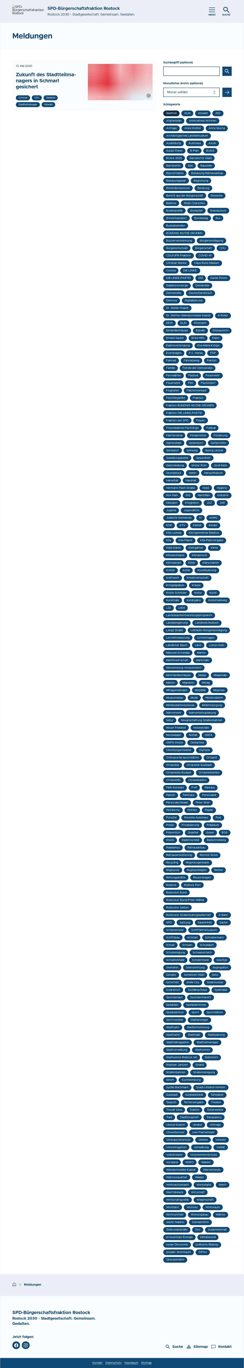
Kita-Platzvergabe (211, 540)
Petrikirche (173, 810)
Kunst (213, 592)
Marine (201, 652)
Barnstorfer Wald (201, 158)
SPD (169, 922)
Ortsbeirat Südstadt (199, 765)
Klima (214, 547)
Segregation (220, 967)
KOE (169, 525)
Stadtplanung (216, 1034)
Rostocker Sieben (177, 907)
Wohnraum (212, 1207)
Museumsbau (174, 697)
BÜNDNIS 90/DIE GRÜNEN (184, 233)
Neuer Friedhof (176, 727)
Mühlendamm (214, 697)
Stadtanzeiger (199, 1019)
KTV (182, 525)
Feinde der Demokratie (198, 368)
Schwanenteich (202, 952)
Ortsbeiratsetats (209, 772)
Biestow (171, 203)
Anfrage (171, 128)
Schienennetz (175, 930)
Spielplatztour (175, 1012)
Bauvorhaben (175, 173)
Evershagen (173, 353)
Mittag (206, 682)
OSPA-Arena (174, 742)
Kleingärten (195, 547)
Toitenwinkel (215, 1109)
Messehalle (220, 675)
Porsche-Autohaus (196, 817)
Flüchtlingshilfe (175, 398)
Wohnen (192, 1207)
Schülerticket (200, 960)
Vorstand (172, 1162)
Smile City (192, 982)
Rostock (171, 885)
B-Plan (194, 150)
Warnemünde (212, 1169)
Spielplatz (172, 1004)
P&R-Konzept (175, 787)
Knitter (170, 570)
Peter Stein (203, 802)
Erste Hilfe (198, 338)
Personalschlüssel (177, 802)
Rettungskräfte (176, 877)
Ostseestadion (197, 780)
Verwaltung (201, 1147)
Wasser (199, 1177)
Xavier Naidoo (175, 1222)
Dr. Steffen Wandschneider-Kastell (188, 315)
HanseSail (172, 480)
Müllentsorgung (212, 705)
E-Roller (223, 315)
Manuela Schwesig (178, 652)
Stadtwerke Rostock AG (181, 1057)
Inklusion (171, 502)
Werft (222, 1184)
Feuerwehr (213, 375)
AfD (218, 113)
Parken (170, 795)
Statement (211, 1057)
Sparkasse (220, 989)
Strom (170, 1079)
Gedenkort (196, 443)
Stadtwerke (202, 1049)
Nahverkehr (173, 712)
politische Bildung (207, 1244)
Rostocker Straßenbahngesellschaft (188, 915)
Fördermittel (198, 435)
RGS (225, 832)
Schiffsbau (173, 937)
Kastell (197, 525)
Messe (202, 675)
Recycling (172, 862)
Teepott (171, 1102)
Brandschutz (218, 210)
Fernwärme (173, 375)
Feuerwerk (173, 383)
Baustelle (206, 165)
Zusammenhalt (217, 1229)
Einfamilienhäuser (177, 330)
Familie (170, 368)
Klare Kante (173, 547)
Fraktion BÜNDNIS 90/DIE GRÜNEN (190, 405)
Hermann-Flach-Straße (180, 488)
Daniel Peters (218, 278)
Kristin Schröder (176, 592)
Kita (168, 540)
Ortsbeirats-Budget (178, 772)
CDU (223, 248)
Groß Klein (220, 465)
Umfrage (215, 1124)
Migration (188, 682)
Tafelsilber (217, 1094)
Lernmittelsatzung (178, 637)
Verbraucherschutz (178, 1139)
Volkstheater (174, 1154)
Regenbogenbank (197, 862)
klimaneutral (208, 1237)
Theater (216, 1102)
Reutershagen (202, 877)
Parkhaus (189, 795)
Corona (171, 270)
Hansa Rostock (213, 473)
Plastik (209, 810)
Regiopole (172, 870)
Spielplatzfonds (196, 1004)
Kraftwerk (172, 577)
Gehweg (192, 450)
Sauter (223, 922)
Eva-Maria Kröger (208, 345)
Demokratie (173, 293)
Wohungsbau (199, 1214)
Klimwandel (173, 562)
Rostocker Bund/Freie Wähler (185, 900)
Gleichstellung (175, 465)
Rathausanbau (196, 847)
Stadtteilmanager (207, 1042)
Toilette (194, 1109)
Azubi (212, 143)
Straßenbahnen (176, 1072)
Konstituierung (206, 570)
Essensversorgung (178, 345)
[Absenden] (227, 92)
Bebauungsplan (176, 180)
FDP (213, 353)
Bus (218, 218)
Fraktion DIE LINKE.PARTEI (184, 413)
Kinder (213, 525)
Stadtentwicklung (198, 1027)
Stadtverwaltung (176, 1049)
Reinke (218, 870)
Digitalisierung (194, 300)
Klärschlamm (211, 562)
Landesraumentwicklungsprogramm (189, 615)
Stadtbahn (172, 1027)
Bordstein (196, 210)
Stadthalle (194, 1034)
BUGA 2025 (174, 158)
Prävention (173, 832)
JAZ (209, 502)
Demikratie (202, 285)
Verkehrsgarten (176, 1147)
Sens (215, 974)
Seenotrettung (195, 967)
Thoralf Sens (174, 1109)
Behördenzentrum (178, 188)
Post (218, 817)
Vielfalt (220, 1147)
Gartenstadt (173, 443)
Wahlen (206, 1162)
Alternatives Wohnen (202, 120)
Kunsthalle (172, 600)
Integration (192, 502)
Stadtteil (171, 113)
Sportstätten (214, 1012)
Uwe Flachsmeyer (203, 1132)
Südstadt (172, 1094)
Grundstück (173, 473)
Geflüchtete (218, 443)
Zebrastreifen (200, 1222)
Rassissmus (173, 847)
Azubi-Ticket (174, 150)
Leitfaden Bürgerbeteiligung (209, 630)
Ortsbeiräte (173, 780)
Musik (194, 697)
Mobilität (200, 690)
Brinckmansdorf (176, 218)
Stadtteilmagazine (177, 1042)
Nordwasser (173, 735)
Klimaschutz (199, 555)
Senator (171, 974)
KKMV (213, 517)
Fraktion (198, 398)
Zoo (197, 1229)
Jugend (171, 510)
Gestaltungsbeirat (177, 458)
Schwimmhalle (175, 960)
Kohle (186, 570)
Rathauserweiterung (179, 855)
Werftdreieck (174, 1192)
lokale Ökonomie (177, 1244)
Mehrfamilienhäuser (178, 675)
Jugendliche (191, 510)
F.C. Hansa (196, 353)
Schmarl (192, 937)
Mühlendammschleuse (180, 705)
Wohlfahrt (172, 1207)
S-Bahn (223, 915)
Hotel (205, 488)
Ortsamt (211, 757)
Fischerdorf (208, 383)
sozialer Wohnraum (178, 1252)
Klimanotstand (175, 555)
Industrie (223, 495)
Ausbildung (173, 143)
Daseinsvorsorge (177, 285)
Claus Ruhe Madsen (206, 263)
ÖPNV (202, 1252)
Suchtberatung (191, 1079)
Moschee (219, 690)
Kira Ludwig (173, 532)
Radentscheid (190, 840)
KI (200, 517)
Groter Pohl (198, 465)
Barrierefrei (173, 165)
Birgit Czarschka (194, 203)
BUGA (210, 150)
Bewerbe (217, 195)
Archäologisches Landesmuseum (187, 135)
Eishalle (200, 330)
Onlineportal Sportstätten (182, 757)
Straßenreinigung (204, 1072)
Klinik (191, 562)
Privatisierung (190, 825)
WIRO (189, 1162)
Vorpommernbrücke (203, 1154)
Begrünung (201, 180)
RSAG (170, 840)
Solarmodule (215, 982)
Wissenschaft (205, 1199)
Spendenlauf (174, 997)
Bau (190, 165)
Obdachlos (197, 742)
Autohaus (194, 143)
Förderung (221, 435)
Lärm (198, 645)
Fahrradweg (191, 360)
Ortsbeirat (172, 765)
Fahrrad (171, 360)
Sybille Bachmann (177, 1087)
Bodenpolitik (174, 210)
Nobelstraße (201, 727)
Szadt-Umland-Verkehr (211, 1087)
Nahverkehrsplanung (202, 712)
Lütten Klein (217, 645)
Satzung (185, 922)
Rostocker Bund (176, 892)
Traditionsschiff (189, 1117)
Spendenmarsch (200, 997)
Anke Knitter (192, 128)
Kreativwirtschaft (198, 577)
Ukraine (197, 1124)
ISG (188, 495)
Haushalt (191, 480)
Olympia (204, 750)
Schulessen (207, 945)
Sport (195, 1012)
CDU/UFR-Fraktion (178, 255)
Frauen (200, 420)
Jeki (222, 502)
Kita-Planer (185, 540)
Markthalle (202, 660)
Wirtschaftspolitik (177, 1199)
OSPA (209, 735)
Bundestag (201, 218)
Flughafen (172, 390)
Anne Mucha (217, 128)
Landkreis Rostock (207, 622)
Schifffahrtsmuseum (204, 930)
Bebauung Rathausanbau (207, 173)
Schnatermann (214, 937)
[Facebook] (16, 1345)
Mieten (170, 682)
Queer (210, 832)
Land (181, 607)
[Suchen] (227, 71)
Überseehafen (175, 1259)
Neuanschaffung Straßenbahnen (201, 720)
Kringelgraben (175, 585)
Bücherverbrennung (179, 240)
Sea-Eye (221, 960)
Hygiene (222, 488)
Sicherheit (172, 982)
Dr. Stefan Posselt (177, 308)
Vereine (203, 1139)
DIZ (200, 278)
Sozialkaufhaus (197, 989)
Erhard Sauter (175, 338)
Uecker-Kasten (175, 1124)
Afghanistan (173, 120)
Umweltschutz (175, 1132)
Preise (170, 825)
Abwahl (203, 113)
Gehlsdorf (172, 450)
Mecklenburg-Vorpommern (184, 667)
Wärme (220, 1214)
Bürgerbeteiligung (211, 240)
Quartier (193, 832)
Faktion (212, 360)
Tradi (169, 1117)
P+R (194, 787)
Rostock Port (192, 885)
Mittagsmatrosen (176, 690)
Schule (170, 945)
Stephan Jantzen (177, 1064)
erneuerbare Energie (179, 1237)
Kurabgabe (194, 600)
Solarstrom (173, 989)
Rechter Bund (209, 855)
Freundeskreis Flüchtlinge (182, 428)
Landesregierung (177, 622)
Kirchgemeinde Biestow (204, 532)
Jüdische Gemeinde (179, 517)
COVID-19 (204, 255)
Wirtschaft (198, 1192)
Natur (169, 720)
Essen (216, 338)
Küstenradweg (217, 600)
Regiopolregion (197, 870)
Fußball (211, 428)
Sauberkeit (205, 922)
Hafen (192, 473)
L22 (168, 607)
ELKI (183, 323)
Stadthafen (173, 1034)
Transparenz (214, 1117)
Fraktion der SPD (177, 420)
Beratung (203, 188)
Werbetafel (203, 1184)
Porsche (171, 817)
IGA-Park (172, 495)
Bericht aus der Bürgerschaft (184, 195)
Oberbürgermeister (178, 750)
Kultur (198, 592)
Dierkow (171, 300)
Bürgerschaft (203, 248)
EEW (169, 323)
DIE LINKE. (190, 270)
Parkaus (210, 787)
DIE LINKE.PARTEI (178, 278)
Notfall (193, 735)
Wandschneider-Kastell (180, 1169)
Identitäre (204, 495)
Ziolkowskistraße (177, 1229)
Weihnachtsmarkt (177, 1184)
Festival (193, 375)
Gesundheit (203, 458)
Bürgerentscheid (177, 248)
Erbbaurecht (221, 330)
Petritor (192, 810)
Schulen (187, 945)
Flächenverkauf (197, 390)
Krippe (196, 585)
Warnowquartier (176, 1177)
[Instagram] (25, 1345)
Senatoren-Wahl (194, 974)
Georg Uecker (214, 450)
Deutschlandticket (200, 293)
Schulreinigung (175, 952)
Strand (199, 1064)
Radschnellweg (216, 840)
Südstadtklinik (194, 1094)
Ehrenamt (200, 323)
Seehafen (172, 967)
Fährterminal (174, 435)
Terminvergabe (193, 1102)
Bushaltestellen (175, 225)
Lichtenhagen (206, 637)
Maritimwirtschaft (177, 660)
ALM (187, 113)
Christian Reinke (176, 263)
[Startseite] (14, 1284)
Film (190, 383)
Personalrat (209, 795)
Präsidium (213, 825)
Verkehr (220, 1139)
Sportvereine (174, 1019)
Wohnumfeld (174, 1214)
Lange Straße (174, 630)
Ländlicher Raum (176, 645)
